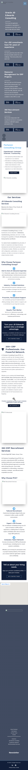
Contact (14, 734)
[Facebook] (15, 765)
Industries (14, 738)
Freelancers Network (14, 742)
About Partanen (14, 729)
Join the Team (14, 733)
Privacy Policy (12, 767)
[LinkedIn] (12, 765)
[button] (9, 34)
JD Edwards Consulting (14, 740)
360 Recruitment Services (14, 744)
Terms (17, 767)
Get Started (14, 731)
